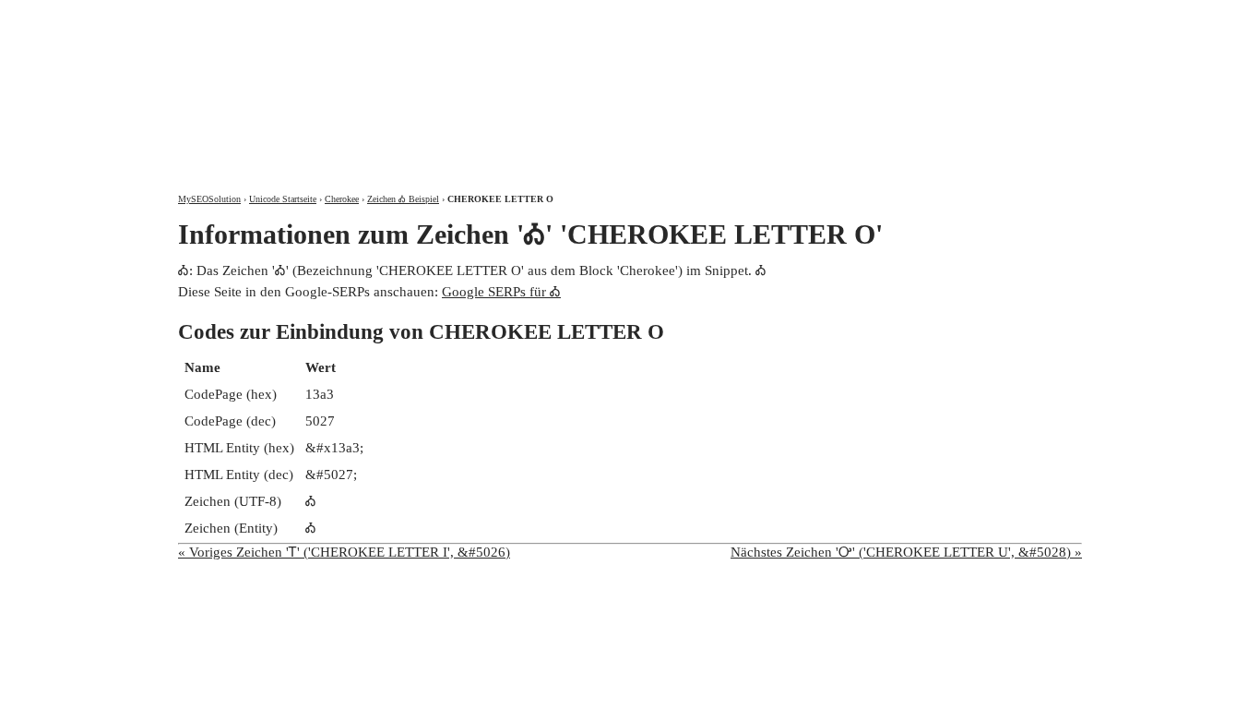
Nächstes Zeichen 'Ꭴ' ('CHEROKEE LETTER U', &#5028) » (906, 552)
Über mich (839, 16)
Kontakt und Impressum (984, 16)
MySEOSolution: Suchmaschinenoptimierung (395, 83)
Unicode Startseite (282, 199)
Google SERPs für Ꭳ (501, 291)
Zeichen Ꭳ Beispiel (403, 199)
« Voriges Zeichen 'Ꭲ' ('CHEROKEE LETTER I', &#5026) (344, 552)
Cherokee (342, 199)
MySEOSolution (209, 199)
